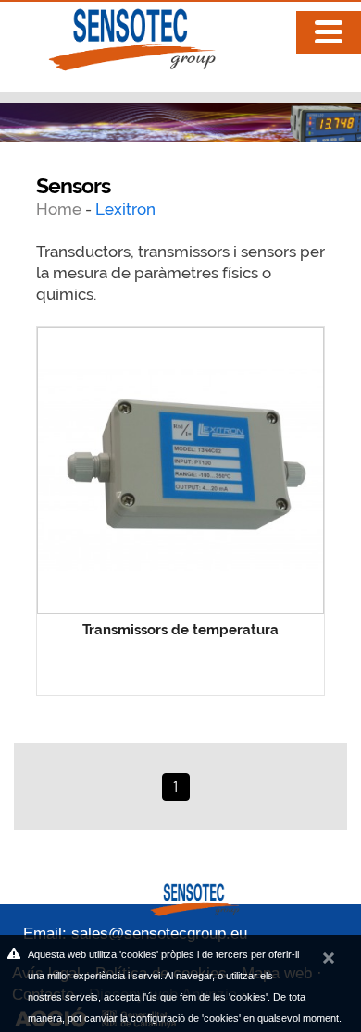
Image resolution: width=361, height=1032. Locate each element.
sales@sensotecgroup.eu (159, 933)
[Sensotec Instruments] (115, 35)
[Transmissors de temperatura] (180, 470)
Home (60, 209)
